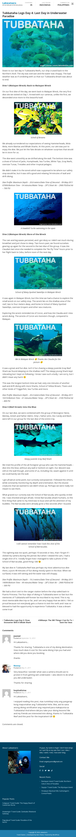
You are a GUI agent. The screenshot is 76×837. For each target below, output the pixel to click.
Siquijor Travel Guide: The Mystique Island (57, 787)
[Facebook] (39, 770)
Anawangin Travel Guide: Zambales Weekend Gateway (19, 813)
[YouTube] (49, 770)
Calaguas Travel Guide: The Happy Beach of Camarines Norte (18, 804)
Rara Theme (40, 835)
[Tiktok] (52, 770)
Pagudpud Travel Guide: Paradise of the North (17, 821)
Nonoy (17, 665)
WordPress (56, 835)
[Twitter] (45, 770)
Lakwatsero (9, 3)
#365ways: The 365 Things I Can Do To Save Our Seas (55, 621)
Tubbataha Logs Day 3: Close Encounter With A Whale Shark (17, 621)
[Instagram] (42, 770)
